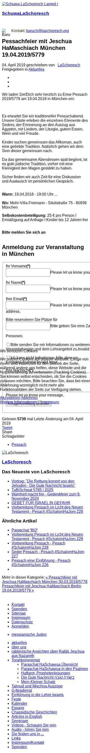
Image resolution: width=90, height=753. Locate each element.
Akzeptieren (10, 398)
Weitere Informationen (18, 402)
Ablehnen (29, 398)
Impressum (49, 402)
